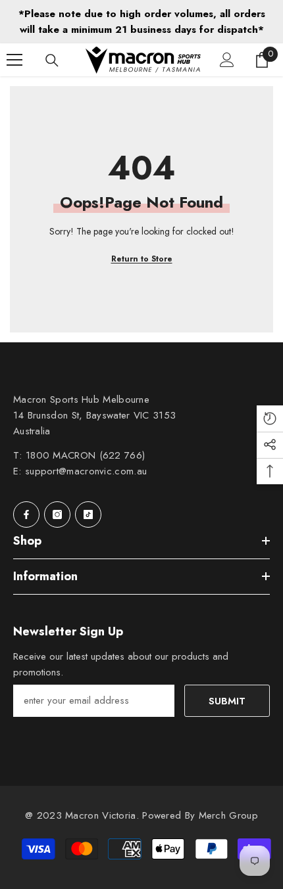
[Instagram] (57, 514)
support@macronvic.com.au (86, 471)
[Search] (52, 60)
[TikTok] (88, 514)
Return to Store (141, 259)
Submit (227, 701)
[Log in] (227, 60)
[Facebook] (26, 514)
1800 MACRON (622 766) (85, 455)
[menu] (14, 60)
